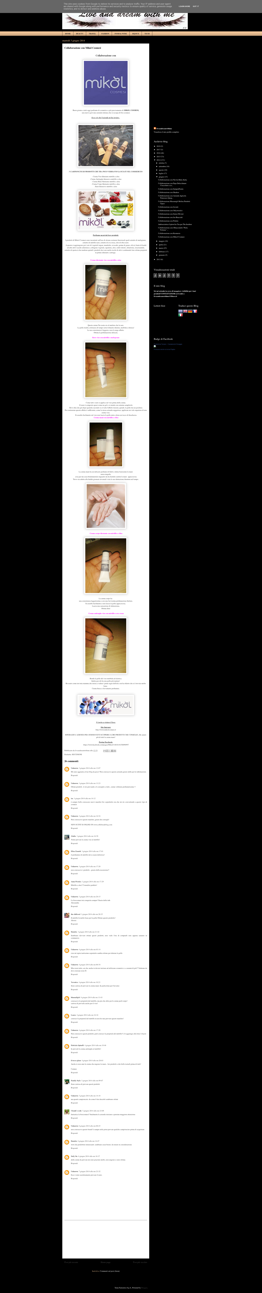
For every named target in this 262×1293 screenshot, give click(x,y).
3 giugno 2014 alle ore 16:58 (87, 836)
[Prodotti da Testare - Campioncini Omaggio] (155, 347)
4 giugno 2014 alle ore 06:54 (89, 964)
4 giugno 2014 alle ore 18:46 (95, 1045)
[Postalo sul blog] (107, 750)
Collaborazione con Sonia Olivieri (171, 214)
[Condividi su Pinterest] (115, 750)
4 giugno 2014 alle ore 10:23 (89, 982)
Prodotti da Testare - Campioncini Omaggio (168, 344)
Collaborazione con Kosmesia (169, 233)
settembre (162, 166)
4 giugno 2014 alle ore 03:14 (89, 949)
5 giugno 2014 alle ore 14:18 (89, 1095)
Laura (73, 1015)
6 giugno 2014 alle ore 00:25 (89, 1126)
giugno (162, 176)
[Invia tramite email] (104, 750)
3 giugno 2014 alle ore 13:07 (89, 768)
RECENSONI (77, 754)
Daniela (74, 931)
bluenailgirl (75, 997)
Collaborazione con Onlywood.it (170, 210)
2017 (159, 149)
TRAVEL (92, 33)
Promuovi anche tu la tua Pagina (164, 349)
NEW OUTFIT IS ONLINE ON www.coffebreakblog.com (91, 824)
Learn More (184, 6)
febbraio (162, 251)
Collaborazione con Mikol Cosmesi (171, 237)
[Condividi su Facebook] (112, 750)
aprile (161, 244)
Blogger (144, 1287)
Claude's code (76, 1110)
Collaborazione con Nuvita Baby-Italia (172, 179)
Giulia (73, 836)
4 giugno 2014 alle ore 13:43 (91, 997)
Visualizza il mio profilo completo (166, 132)
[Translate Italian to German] (190, 312)
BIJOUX (135, 33)
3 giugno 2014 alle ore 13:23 (89, 783)
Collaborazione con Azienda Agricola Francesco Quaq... (172, 196)
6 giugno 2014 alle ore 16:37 (89, 1156)
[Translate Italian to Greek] (180, 312)
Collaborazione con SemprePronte (170, 189)
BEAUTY (79, 33)
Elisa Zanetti (76, 851)
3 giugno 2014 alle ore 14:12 (85, 798)
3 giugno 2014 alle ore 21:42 (88, 932)
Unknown (74, 768)
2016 (159, 153)
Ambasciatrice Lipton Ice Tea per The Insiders (175, 224)
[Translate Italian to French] (195, 312)
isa (72, 798)
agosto (161, 170)
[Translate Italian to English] (185, 312)
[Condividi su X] (109, 750)
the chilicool (75, 914)
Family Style (76, 1080)
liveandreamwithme (164, 128)
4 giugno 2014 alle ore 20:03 (92, 1060)
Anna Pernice (76, 881)
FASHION (105, 33)
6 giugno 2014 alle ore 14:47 (88, 1141)
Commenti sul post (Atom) (110, 1271)
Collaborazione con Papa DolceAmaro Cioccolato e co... (172, 184)
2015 (159, 156)
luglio (161, 173)
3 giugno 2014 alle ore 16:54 (89, 816)
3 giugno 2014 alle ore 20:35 (92, 914)
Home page (106, 1262)
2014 (159, 160)
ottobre (162, 163)
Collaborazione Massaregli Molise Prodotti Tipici (174, 202)
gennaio (162, 255)
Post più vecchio (140, 1262)
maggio (162, 241)
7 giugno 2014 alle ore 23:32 (89, 1171)
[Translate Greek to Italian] (180, 316)
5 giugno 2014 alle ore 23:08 (93, 1110)
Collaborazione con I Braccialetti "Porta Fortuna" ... (173, 228)
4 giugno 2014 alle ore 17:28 (89, 1030)
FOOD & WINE (121, 33)
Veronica (74, 982)
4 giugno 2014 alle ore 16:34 (87, 1015)
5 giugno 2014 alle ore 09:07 (92, 1080)
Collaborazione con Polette (168, 221)
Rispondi (74, 775)
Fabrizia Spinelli (77, 1045)
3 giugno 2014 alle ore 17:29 (93, 881)
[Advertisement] (105, 1239)
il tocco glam (76, 1060)
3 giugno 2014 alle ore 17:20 (89, 866)
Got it (196, 6)
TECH (147, 33)
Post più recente (71, 1262)
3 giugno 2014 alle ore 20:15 (89, 896)
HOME (68, 33)
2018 (159, 146)
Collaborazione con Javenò (168, 207)
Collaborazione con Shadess (168, 192)
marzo (161, 248)
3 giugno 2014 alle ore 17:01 (92, 851)
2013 (159, 259)
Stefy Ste (74, 1156)
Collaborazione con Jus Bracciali (170, 217)
